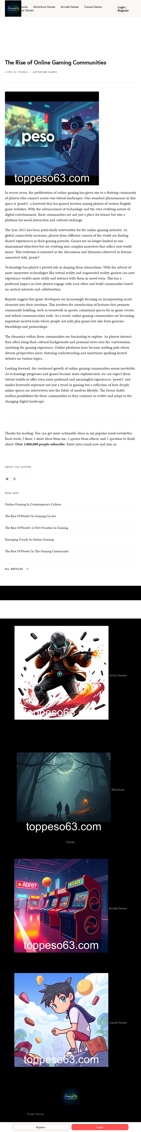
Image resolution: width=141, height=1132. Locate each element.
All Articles (14, 569)
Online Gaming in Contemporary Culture (33, 504)
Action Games (19, 7)
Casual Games (93, 7)
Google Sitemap (35, 1114)
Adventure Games (44, 7)
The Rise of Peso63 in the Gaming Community (36, 551)
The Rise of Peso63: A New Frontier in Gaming (36, 527)
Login (121, 7)
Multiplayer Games (22, 10)
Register (123, 10)
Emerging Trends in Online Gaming (29, 539)
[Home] (70, 1096)
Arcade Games (70, 7)
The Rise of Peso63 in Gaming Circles (30, 516)
